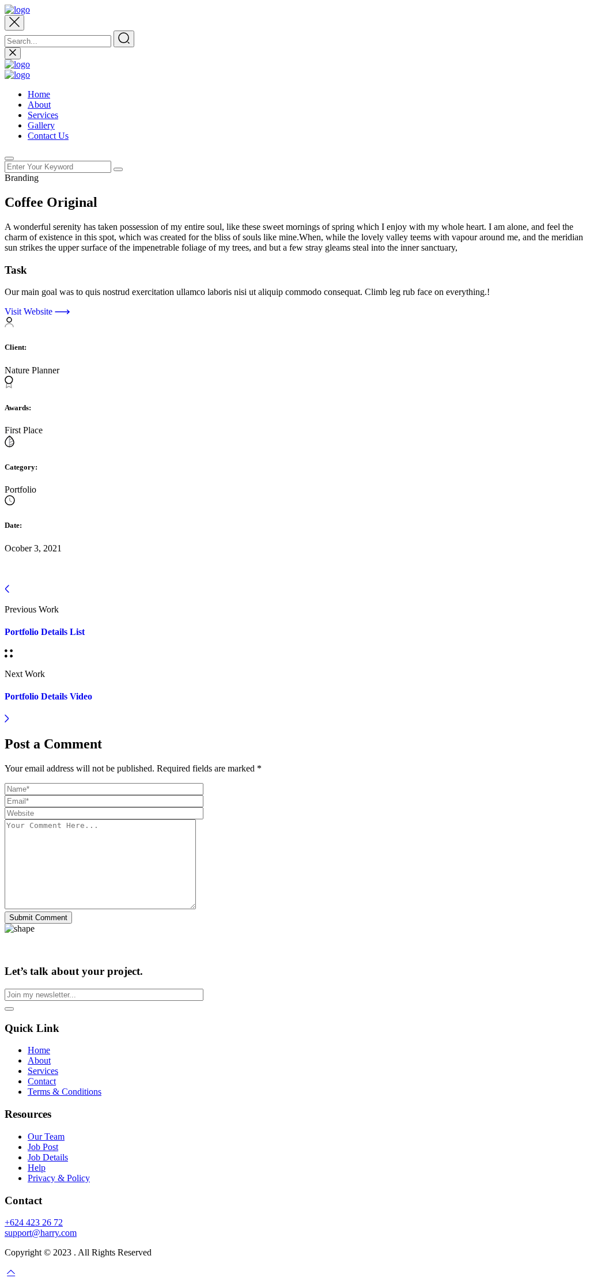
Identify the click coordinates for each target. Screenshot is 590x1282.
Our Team (46, 1136)
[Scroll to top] (11, 1272)
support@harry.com (41, 1233)
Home (39, 94)
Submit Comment (38, 917)
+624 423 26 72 (34, 1222)
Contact (42, 1081)
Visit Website (30, 311)
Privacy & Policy (59, 1178)
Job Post (43, 1147)
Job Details (48, 1157)
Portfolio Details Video (48, 696)
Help (37, 1168)
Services (43, 115)
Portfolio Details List (45, 632)
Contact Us (48, 136)
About (39, 104)
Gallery (41, 125)
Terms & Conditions (64, 1091)
